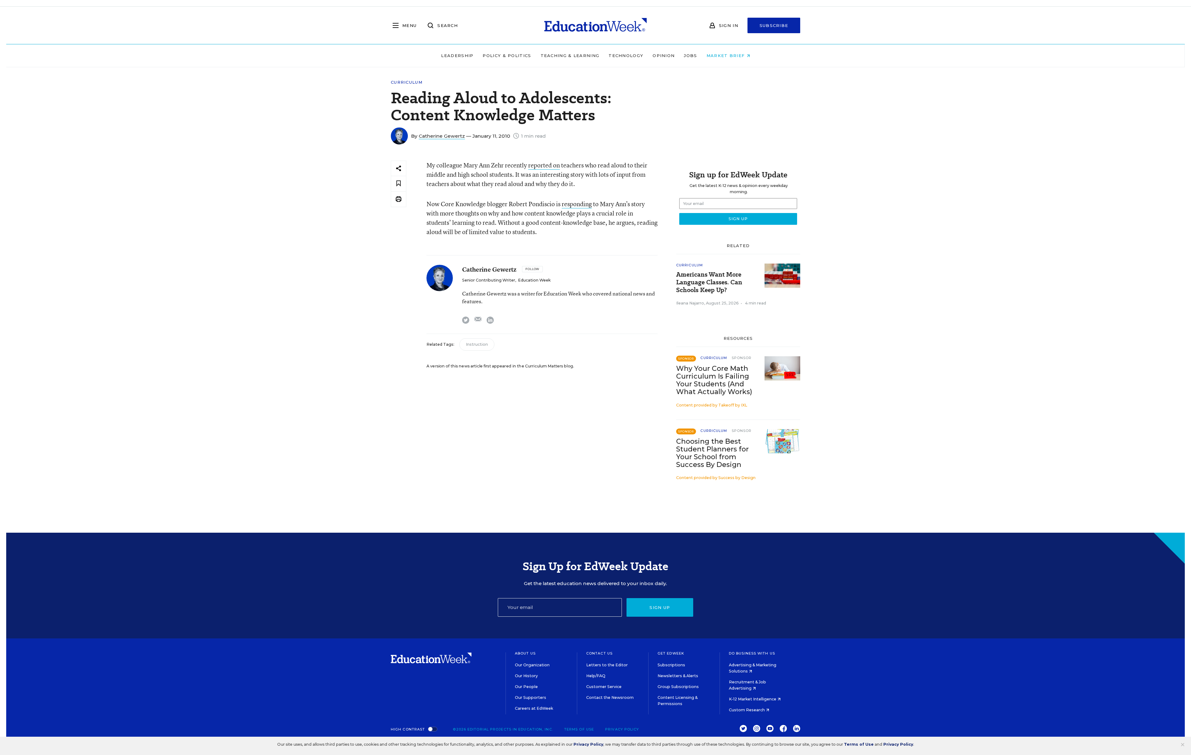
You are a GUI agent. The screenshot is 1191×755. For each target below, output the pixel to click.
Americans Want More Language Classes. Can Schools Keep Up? (709, 282)
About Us (525, 653)
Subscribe (774, 25)
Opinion (664, 55)
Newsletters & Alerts (678, 675)
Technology (626, 55)
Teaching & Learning (570, 55)
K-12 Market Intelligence (753, 699)
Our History (526, 675)
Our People (526, 686)
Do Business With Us (752, 653)
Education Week (534, 280)
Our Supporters (530, 697)
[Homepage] (595, 25)
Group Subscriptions (678, 686)
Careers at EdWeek (534, 708)
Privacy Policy (622, 729)
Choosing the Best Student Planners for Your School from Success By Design (712, 453)
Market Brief (727, 55)
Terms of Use (579, 729)
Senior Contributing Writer (488, 280)
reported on (544, 165)
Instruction (477, 344)
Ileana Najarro (690, 303)
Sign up (659, 607)
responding (577, 204)
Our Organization (532, 665)
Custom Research (747, 710)
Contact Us (599, 653)
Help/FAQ (595, 675)
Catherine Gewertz (442, 136)
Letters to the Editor (607, 665)
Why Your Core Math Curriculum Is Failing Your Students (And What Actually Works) (714, 380)
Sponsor (742, 358)
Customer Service (604, 686)
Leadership (457, 55)
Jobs (690, 55)
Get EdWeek (671, 653)
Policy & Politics (507, 55)
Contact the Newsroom (610, 697)
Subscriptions (671, 665)
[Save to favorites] (398, 183)
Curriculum (406, 82)
